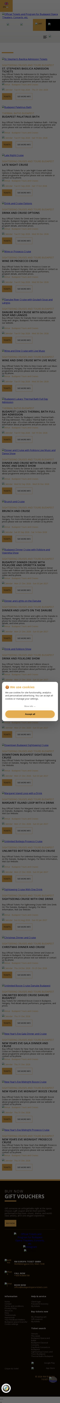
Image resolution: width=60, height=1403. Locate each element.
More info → (30, 706)
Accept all (30, 714)
